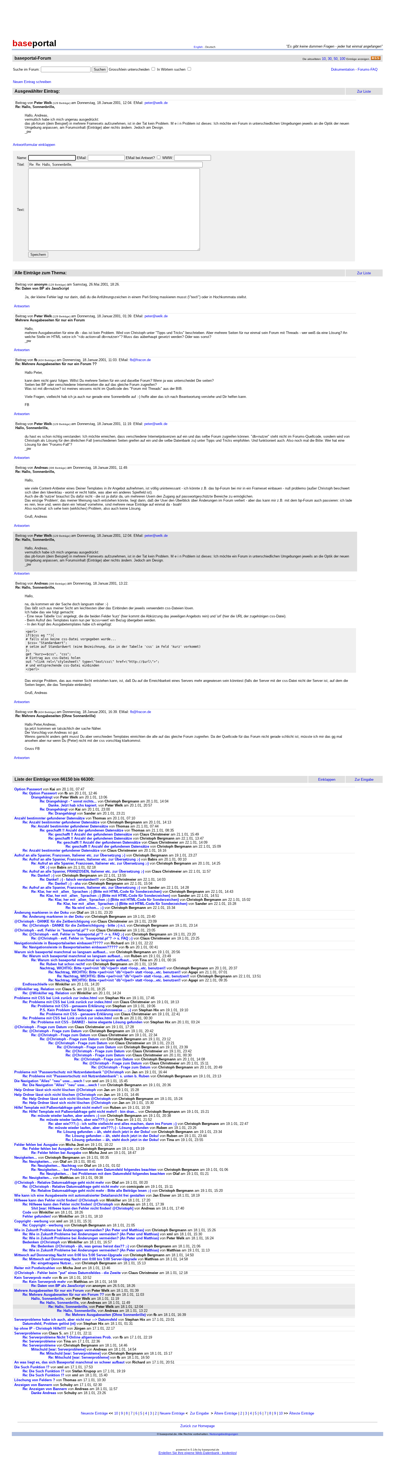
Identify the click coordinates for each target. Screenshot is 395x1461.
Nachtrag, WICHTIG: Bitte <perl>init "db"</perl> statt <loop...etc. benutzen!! (103, 968)
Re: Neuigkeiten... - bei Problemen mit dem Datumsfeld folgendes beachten (93, 1170)
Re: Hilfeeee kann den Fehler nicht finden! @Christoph (68, 1204)
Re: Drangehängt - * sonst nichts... (68, 801)
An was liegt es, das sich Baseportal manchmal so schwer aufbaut (69, 1362)
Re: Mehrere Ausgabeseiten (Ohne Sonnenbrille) (106, 1315)
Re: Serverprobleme (39, 1341)
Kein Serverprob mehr (32, 1278)
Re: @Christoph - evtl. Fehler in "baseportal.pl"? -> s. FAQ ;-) (73, 934)
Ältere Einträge (225, 1413)
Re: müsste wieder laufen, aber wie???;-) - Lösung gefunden (98, 1128)
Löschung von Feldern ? (34, 1380)
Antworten (22, 306)
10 (324, 59)
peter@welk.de (156, 103)
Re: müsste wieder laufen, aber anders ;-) (65, 1116)
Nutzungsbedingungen (224, 1434)
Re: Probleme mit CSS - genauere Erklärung (68, 1006)
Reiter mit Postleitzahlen (34, 1268)
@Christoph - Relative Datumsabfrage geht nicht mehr (59, 1183)
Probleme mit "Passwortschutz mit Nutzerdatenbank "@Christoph (69, 1072)
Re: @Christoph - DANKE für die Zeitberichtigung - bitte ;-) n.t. (74, 925)
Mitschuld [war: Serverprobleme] (58, 1349)
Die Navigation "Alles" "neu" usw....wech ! (49, 1081)
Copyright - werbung (31, 1221)
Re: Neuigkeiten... (37, 1162)
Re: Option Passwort (40, 793)
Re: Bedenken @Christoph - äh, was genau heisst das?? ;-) (80, 1246)
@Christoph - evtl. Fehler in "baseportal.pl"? (51, 930)
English (198, 46)
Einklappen (326, 780)
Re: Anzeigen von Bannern (45, 1389)
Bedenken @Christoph (41, 1242)
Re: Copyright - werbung (43, 1225)
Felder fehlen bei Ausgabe (36, 1145)
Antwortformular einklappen (34, 145)
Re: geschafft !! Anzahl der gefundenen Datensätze (81, 830)
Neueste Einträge (94, 1413)
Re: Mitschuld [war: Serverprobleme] (70, 1353)
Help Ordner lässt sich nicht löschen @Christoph (55, 1090)
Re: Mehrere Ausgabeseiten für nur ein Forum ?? (63, 1295)
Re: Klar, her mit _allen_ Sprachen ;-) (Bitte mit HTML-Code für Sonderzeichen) (96, 892)
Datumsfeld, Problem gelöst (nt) (49, 1324)
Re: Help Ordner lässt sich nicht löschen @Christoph (67, 1099)
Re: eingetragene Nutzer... (52, 1263)
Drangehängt (41, 797)
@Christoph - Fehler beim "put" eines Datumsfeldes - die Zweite (67, 1273)
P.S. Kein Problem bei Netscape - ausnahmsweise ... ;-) (85, 1010)
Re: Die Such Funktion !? (43, 1371)
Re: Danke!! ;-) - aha (64, 883)
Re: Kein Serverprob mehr (44, 1282)
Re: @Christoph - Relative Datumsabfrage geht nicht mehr (71, 1187)
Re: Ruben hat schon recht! (62, 964)
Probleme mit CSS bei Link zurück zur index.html (55, 998)
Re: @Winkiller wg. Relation (46, 993)
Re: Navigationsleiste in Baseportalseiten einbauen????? (70, 947)
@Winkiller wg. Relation (34, 989)
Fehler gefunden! (37, 1216)
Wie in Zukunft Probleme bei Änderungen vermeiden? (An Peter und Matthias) (79, 1230)
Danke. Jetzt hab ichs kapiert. (72, 805)
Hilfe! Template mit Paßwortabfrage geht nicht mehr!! (58, 1108)
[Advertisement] (197, 18)
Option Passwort (28, 789)
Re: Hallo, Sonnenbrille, (60, 1303)
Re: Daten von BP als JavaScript (58, 1286)
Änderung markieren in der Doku (41, 913)
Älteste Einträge (301, 1413)
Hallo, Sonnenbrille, (47, 1299)
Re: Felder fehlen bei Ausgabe (48, 1149)
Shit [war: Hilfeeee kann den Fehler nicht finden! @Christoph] (82, 1208)
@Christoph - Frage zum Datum (40, 1027)
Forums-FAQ (368, 69)
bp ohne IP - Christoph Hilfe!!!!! (40, 1328)
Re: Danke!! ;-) (42, 875)
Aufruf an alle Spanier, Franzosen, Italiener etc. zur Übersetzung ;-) (69, 855)
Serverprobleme (27, 1333)
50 (335, 59)
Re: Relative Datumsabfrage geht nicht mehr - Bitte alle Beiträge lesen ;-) (91, 1191)
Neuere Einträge (172, 1413)
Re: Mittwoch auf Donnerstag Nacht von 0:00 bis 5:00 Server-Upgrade (80, 1259)
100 (342, 59)
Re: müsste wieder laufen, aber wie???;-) (73, 1120)
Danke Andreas (44, 1393)
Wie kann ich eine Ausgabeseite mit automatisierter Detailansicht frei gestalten (80, 1195)
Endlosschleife (35, 984)
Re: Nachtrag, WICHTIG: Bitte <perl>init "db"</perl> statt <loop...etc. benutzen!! (114, 972)
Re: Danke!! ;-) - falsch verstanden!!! (69, 879)
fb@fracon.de (140, 360)
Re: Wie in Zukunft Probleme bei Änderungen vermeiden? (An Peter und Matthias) (91, 1234)
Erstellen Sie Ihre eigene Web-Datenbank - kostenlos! (198, 1453)
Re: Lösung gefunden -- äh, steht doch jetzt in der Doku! (103, 1132)
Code (27, 1212)
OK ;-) (44, 867)
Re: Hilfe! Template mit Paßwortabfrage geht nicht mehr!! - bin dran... (80, 1112)
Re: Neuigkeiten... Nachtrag (53, 1166)
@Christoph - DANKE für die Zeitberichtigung (52, 921)
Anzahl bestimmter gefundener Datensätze (49, 818)
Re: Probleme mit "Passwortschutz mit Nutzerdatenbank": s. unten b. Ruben (86, 1076)
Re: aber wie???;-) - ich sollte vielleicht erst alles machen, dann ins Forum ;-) (112, 1124)
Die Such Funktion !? (31, 1367)
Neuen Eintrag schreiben (32, 82)
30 (330, 59)
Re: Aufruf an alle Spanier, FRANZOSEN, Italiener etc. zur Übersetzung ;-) (83, 871)
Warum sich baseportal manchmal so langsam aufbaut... (61, 952)
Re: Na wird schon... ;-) (84, 908)
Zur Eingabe (199, 1413)
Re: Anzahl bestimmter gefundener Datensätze (61, 822)
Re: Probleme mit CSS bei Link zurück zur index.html (67, 1002)
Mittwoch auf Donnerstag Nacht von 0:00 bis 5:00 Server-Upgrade (68, 1255)
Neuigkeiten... (25, 1158)
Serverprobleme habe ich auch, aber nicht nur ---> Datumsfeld (65, 1320)
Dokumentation (342, 69)
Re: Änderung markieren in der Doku (53, 917)
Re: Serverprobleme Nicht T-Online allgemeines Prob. (67, 1337)
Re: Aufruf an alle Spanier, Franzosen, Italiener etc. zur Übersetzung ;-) (81, 859)
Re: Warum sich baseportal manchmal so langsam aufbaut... (73, 956)
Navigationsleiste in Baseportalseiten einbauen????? (58, 943)
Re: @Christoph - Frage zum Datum (52, 1031)
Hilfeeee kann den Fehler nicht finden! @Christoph (56, 1200)
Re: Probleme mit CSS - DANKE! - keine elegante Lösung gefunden (86, 1022)
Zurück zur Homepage (197, 1426)
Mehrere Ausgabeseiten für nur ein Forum (49, 1291)
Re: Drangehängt (53, 809)
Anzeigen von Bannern (33, 1385)
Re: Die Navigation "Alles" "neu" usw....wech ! (61, 1085)
